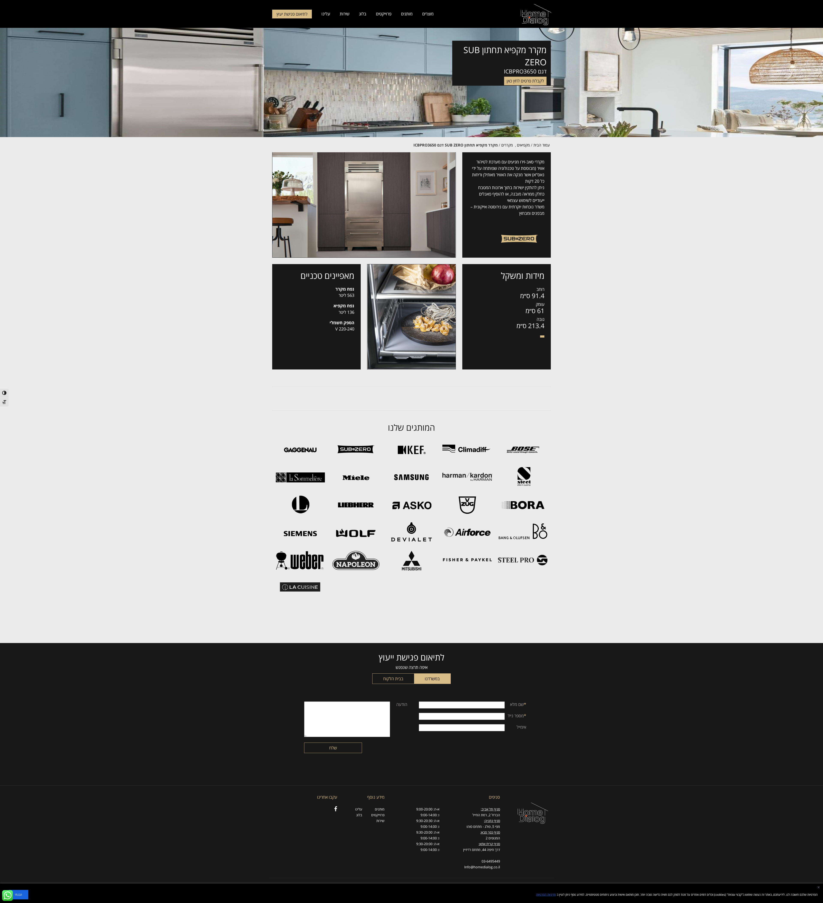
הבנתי (18, 895)
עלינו (325, 14)
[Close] (818, 887)
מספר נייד (517, 716)
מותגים (407, 14)
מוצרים (428, 14)
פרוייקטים (383, 14)
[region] (411, 893)
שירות (344, 14)
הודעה (401, 704)
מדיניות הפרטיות (546, 895)
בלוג (362, 14)
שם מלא (518, 704)
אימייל (521, 727)
